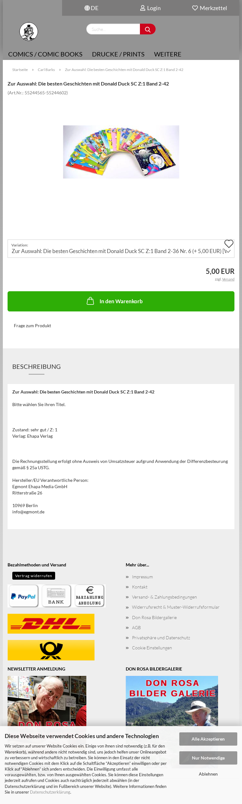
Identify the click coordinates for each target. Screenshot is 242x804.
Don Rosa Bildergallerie (154, 617)
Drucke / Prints (118, 54)
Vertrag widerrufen (33, 575)
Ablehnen (208, 774)
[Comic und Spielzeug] (28, 31)
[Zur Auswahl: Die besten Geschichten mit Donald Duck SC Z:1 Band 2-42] (121, 142)
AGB (136, 627)
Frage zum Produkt (32, 325)
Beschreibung (36, 366)
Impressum (142, 576)
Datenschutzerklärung (50, 792)
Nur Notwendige (208, 757)
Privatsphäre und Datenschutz (161, 637)
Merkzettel (212, 7)
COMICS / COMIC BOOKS (45, 54)
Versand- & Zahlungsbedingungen (164, 597)
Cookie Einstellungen (152, 647)
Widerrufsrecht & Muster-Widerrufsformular (176, 607)
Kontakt (139, 586)
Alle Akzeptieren (208, 739)
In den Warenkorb (121, 301)
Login (153, 7)
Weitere (168, 54)
